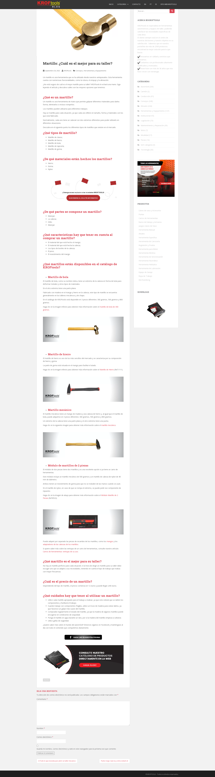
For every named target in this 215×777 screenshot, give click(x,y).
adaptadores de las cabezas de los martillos (60, 544)
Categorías (121, 4)
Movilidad (144, 135)
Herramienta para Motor (148, 249)
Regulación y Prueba (147, 245)
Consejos (79, 71)
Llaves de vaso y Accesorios (150, 210)
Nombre (41, 728)
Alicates (142, 233)
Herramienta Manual (147, 230)
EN (145, 4)
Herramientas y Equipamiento (95, 71)
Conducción (145, 96)
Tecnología (145, 150)
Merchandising (144, 280)
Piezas (143, 140)
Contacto (136, 4)
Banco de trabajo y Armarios (150, 222)
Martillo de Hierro (107, 369)
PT (151, 4)
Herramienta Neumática (148, 260)
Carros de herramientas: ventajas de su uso (60, 551)
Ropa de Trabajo (145, 276)
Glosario (144, 106)
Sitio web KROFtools (169, 4)
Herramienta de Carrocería (149, 241)
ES (156, 4)
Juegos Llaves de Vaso (148, 226)
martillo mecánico (108, 425)
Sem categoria (146, 145)
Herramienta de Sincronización (151, 257)
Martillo (46, 680)
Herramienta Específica (148, 237)
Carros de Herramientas (148, 218)
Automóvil (145, 86)
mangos (110, 541)
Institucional (145, 116)
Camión (144, 91)
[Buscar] (172, 11)
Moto (143, 130)
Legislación (145, 120)
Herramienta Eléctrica (147, 253)
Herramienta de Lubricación (149, 268)
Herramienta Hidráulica (148, 264)
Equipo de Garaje (145, 272)
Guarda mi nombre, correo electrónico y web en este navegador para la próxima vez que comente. (76, 749)
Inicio (111, 4)
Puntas (141, 214)
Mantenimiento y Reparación (152, 125)
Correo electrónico (45, 737)
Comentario (42, 699)
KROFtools (67, 71)
